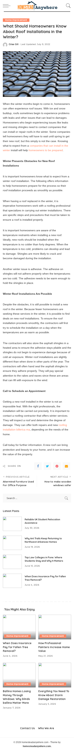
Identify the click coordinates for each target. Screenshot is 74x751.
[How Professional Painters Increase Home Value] (54, 627)
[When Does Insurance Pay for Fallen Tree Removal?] (12, 581)
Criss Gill (13, 44)
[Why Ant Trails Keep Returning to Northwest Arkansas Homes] (12, 543)
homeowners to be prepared (46, 150)
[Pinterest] (57, 466)
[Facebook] (38, 466)
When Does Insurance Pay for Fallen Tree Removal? (17, 646)
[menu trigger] (7, 5)
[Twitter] (47, 466)
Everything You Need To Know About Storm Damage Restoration (53, 694)
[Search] (67, 5)
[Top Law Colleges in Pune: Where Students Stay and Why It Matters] (12, 562)
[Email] (66, 466)
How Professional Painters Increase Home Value (54, 646)
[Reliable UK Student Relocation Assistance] (12, 524)
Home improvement (16, 20)
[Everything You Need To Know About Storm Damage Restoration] (54, 675)
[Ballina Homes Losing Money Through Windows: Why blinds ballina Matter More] (19, 675)
